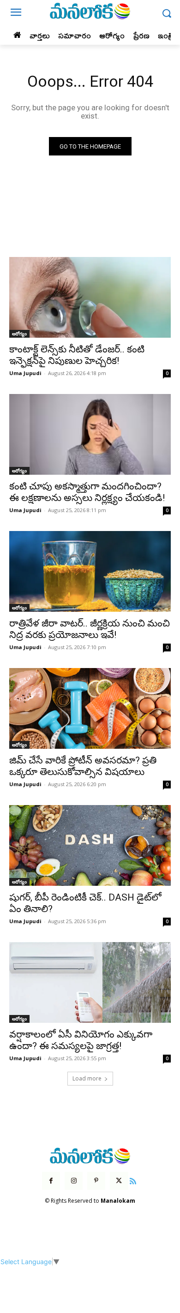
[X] (119, 1181)
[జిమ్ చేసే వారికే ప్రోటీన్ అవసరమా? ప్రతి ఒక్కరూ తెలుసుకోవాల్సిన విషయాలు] (90, 708)
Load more (87, 1078)
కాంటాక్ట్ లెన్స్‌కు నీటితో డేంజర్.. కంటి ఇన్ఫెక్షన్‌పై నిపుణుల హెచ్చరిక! (76, 355)
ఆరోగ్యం (19, 333)
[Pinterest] (96, 1181)
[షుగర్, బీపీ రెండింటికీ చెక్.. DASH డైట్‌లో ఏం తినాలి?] (90, 845)
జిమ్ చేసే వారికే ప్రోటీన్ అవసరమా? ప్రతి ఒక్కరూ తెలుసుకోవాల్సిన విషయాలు (82, 766)
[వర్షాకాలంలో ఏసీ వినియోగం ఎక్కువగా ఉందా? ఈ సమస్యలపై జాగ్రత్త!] (90, 982)
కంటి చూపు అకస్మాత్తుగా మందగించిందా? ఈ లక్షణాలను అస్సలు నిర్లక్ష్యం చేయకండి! (87, 492)
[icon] (133, 1180)
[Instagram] (74, 1181)
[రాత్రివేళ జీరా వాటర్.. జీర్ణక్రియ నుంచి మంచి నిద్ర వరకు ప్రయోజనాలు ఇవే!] (90, 571)
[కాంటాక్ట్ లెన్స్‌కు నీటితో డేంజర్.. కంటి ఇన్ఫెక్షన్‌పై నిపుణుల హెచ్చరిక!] (90, 297)
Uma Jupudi (25, 373)
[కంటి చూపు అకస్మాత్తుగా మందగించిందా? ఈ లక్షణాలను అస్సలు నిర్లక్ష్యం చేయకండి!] (90, 434)
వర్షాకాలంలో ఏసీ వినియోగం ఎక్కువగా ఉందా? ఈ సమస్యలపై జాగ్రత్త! (80, 1040)
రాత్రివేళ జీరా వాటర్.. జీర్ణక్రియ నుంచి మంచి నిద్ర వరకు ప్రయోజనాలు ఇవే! (89, 629)
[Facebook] (51, 1181)
